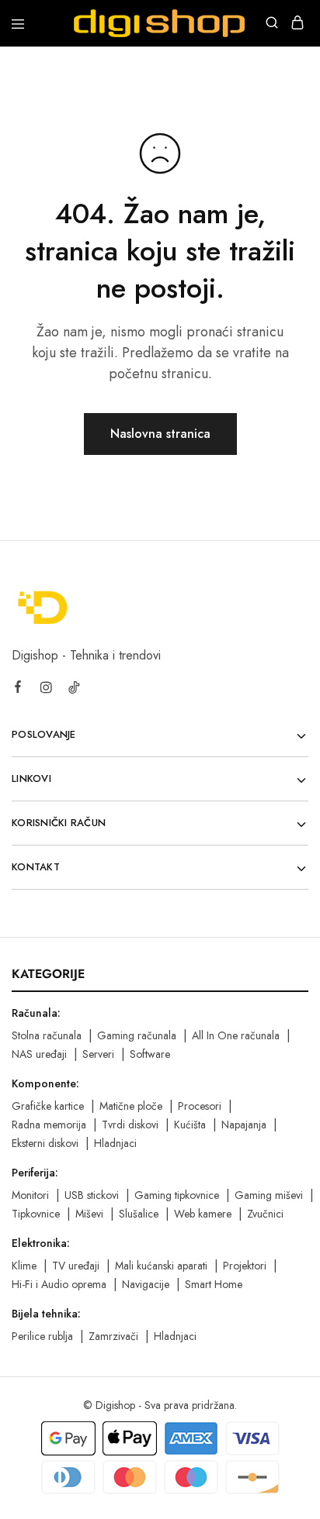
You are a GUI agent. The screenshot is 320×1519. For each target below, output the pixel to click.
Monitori (30, 1195)
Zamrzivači (113, 1336)
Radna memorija (49, 1124)
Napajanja (243, 1124)
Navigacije (145, 1284)
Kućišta (190, 1124)
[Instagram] (46, 689)
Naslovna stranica (160, 434)
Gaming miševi (269, 1195)
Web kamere (202, 1213)
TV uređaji (75, 1265)
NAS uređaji (39, 1054)
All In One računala (236, 1035)
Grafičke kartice (48, 1106)
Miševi (89, 1213)
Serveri (98, 1054)
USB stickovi (91, 1195)
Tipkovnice (36, 1213)
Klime (24, 1265)
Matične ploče (130, 1106)
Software (150, 1054)
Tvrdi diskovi (130, 1124)
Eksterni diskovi (45, 1143)
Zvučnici (265, 1213)
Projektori (244, 1265)
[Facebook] (18, 689)
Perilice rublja (42, 1336)
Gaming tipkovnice (176, 1195)
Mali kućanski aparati (161, 1265)
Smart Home (213, 1284)
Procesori (199, 1106)
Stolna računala (47, 1035)
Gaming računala (136, 1035)
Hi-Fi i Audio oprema (59, 1284)
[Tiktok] (74, 689)
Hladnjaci (115, 1143)
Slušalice (138, 1213)
